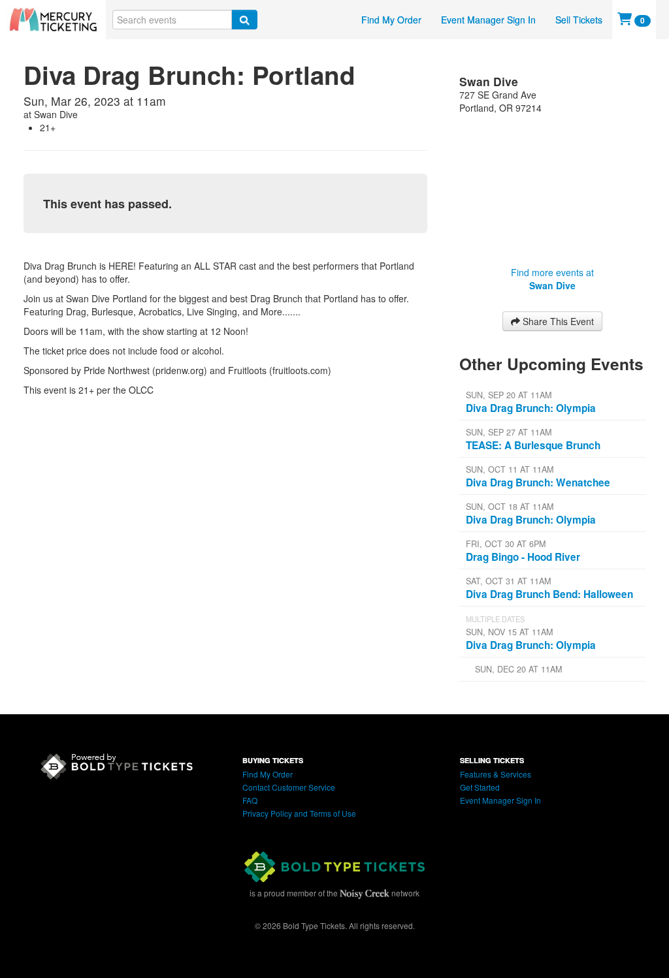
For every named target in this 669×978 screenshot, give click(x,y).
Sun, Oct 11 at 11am (509, 469)
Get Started (480, 787)
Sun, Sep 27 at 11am (508, 432)
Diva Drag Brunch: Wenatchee (538, 482)
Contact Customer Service (288, 787)
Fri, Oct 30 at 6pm (506, 544)
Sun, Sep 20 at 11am (508, 395)
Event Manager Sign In (488, 19)
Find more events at (552, 279)
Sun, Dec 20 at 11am (518, 669)
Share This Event (557, 321)
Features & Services (495, 774)
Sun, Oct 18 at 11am (509, 507)
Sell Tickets (578, 19)
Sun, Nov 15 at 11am (509, 632)
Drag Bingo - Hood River (523, 557)
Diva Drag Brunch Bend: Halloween (549, 594)
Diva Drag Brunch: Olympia (531, 408)
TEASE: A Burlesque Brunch (533, 445)
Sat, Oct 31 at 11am (508, 581)
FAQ (249, 800)
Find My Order (391, 19)
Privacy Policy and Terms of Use (299, 813)
